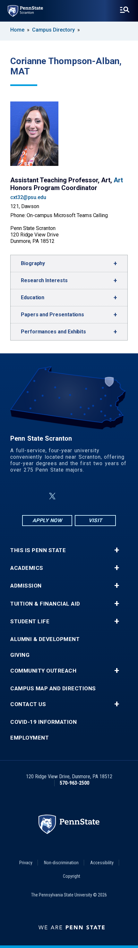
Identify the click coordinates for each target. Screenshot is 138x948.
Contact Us (28, 704)
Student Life (29, 621)
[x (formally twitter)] (52, 496)
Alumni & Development (45, 639)
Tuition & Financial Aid (45, 604)
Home (17, 30)
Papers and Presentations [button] (52, 314)
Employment (29, 738)
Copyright (71, 876)
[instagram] (101, 496)
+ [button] (116, 550)
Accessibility (102, 862)
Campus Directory (53, 30)
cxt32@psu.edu (28, 197)
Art (118, 180)
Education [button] (32, 297)
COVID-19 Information (43, 722)
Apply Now (47, 520)
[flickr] (67, 496)
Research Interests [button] (44, 280)
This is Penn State (38, 550)
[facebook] (36, 496)
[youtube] (84, 496)
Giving (20, 655)
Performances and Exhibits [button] (53, 332)
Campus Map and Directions (53, 688)
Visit (95, 520)
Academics (26, 568)
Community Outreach (43, 671)
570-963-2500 (74, 783)
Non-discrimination (61, 862)
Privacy (25, 862)
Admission (26, 586)
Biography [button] (33, 263)
